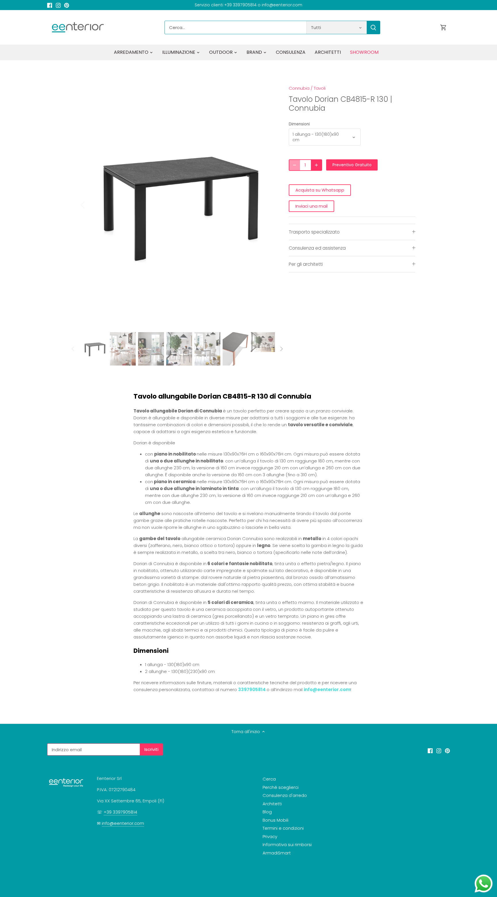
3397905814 (252, 689)
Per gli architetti (306, 264)
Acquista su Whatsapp (319, 190)
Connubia (299, 88)
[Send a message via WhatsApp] (483, 883)
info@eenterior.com (327, 689)
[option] (178, 204)
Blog (267, 812)
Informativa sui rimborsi (287, 844)
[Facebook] (49, 5)
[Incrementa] (316, 165)
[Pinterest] (66, 5)
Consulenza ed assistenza (317, 248)
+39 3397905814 (120, 812)
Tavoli (320, 88)
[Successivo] (266, 204)
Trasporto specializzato (314, 232)
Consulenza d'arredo (285, 795)
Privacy (270, 836)
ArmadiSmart (277, 853)
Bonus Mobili (275, 820)
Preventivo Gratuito (352, 165)
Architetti (272, 804)
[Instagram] (58, 5)
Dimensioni (299, 124)
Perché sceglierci (281, 787)
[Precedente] (90, 204)
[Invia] (373, 27)
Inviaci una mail (311, 206)
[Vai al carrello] (443, 27)
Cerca (269, 779)
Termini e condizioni (283, 828)
